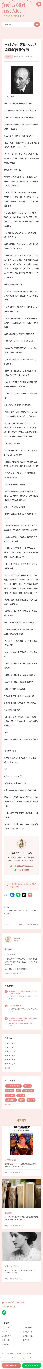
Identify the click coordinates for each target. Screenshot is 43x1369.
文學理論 (9, 56)
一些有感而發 (28, 1090)
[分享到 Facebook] (12, 895)
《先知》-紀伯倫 (15, 1006)
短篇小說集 (6, 1340)
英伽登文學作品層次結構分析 (29, 924)
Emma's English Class (13, 1086)
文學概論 (8, 1213)
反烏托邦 (21, 1095)
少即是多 (31, 1100)
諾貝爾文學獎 (6, 1336)
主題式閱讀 (10, 1095)
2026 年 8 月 (9, 1043)
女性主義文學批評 (12, 1266)
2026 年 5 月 (9, 1055)
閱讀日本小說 (27, 1336)
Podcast (27, 1086)
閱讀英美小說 (27, 1332)
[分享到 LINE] (18, 895)
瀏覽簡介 (16, 941)
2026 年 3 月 (9, 1064)
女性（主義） (10, 1100)
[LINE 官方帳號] (4, 1312)
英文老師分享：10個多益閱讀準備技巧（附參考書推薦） (23, 992)
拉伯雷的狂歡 (10, 1160)
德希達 (6, 924)
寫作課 (21, 1100)
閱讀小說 (26, 1340)
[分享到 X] (24, 895)
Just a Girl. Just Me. (14, 7)
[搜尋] (37, 24)
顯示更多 (7, 1068)
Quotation (9, 1090)
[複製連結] (30, 895)
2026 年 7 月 (9, 1047)
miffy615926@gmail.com (13, 973)
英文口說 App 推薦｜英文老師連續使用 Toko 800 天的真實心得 (23, 1019)
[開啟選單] (38, 4)
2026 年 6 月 (9, 1051)
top (18, 1090)
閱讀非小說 (6, 1328)
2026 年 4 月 (9, 1060)
